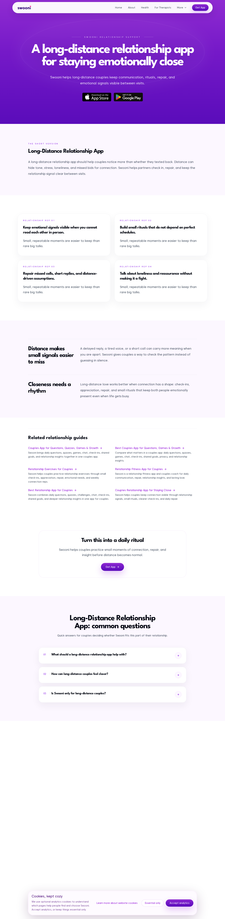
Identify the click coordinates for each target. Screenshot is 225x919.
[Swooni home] (24, 7)
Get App (200, 7)
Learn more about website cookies (117, 903)
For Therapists (163, 7)
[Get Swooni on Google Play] (128, 97)
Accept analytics (179, 903)
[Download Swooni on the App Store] (96, 97)
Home (118, 7)
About (131, 7)
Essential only (152, 903)
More (180, 7)
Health (145, 7)
